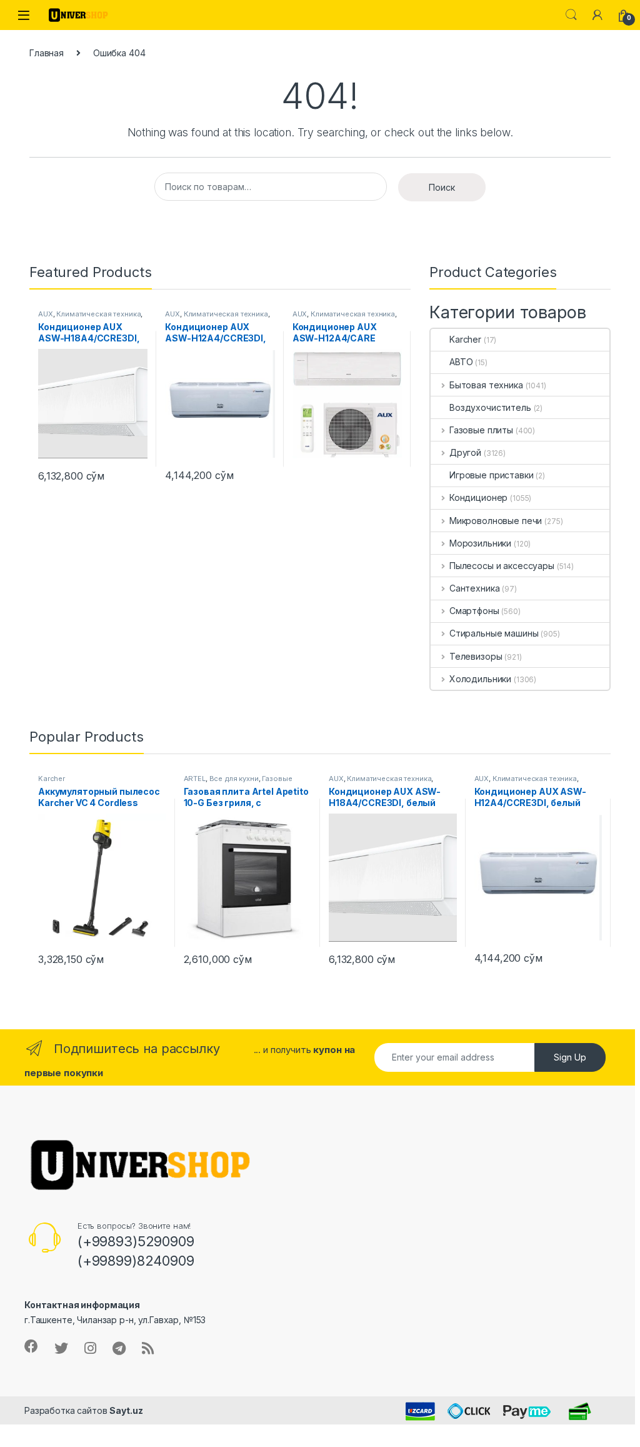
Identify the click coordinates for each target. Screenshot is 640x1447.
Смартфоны (474, 610)
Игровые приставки (491, 475)
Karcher (465, 339)
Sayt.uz (125, 1410)
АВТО (460, 361)
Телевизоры (475, 656)
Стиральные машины (493, 633)
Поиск (442, 187)
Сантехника (474, 588)
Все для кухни (234, 778)
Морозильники (480, 543)
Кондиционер (478, 497)
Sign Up (570, 1057)
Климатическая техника (98, 314)
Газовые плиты (481, 430)
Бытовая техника (486, 385)
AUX (45, 314)
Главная (46, 53)
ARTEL (195, 778)
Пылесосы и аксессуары (501, 565)
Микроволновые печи (495, 520)
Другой (465, 452)
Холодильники (480, 678)
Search (571, 15)
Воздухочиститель (490, 407)
